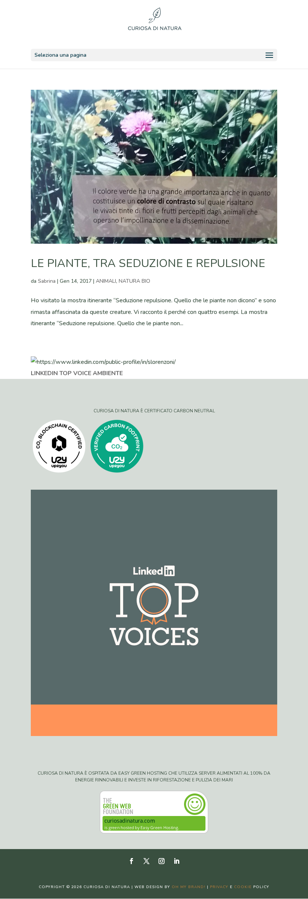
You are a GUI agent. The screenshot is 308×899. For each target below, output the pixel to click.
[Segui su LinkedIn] (177, 861)
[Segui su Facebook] (131, 861)
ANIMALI (106, 281)
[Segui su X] (146, 861)
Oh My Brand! (188, 887)
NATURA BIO (134, 281)
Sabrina (47, 281)
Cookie (243, 887)
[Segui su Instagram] (162, 861)
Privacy (219, 887)
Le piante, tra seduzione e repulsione (148, 263)
